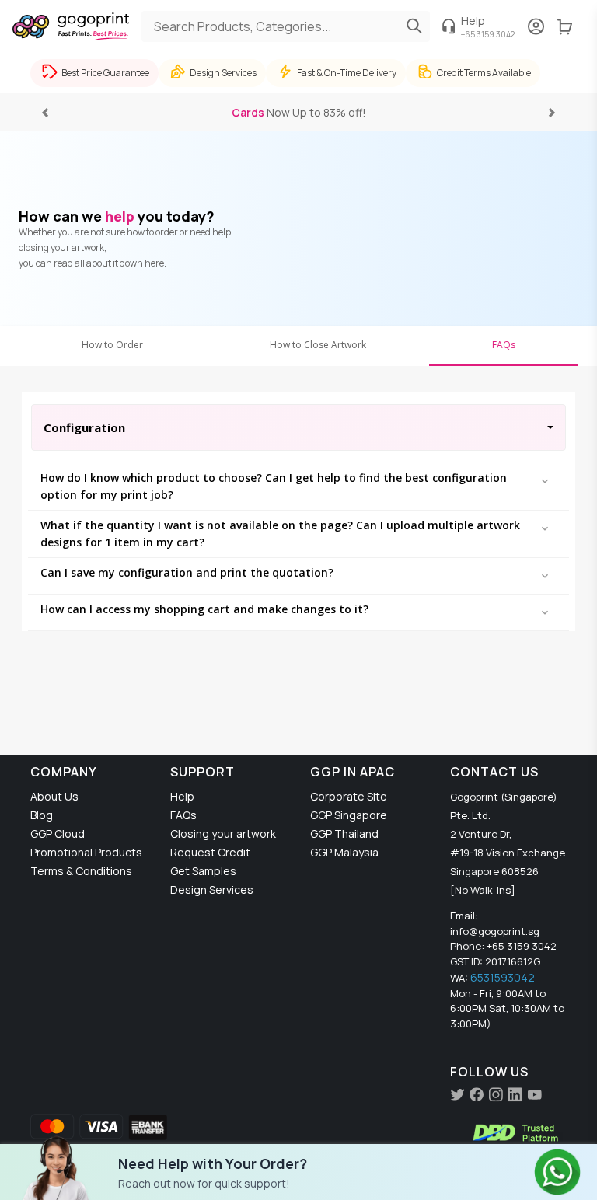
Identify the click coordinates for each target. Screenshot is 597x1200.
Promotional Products (86, 852)
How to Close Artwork (318, 344)
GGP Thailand (344, 833)
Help (182, 796)
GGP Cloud (57, 833)
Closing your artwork (223, 833)
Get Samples (203, 870)
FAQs (503, 344)
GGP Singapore (348, 815)
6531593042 (502, 977)
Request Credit (210, 852)
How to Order (112, 344)
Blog (41, 815)
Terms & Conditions (81, 870)
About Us (54, 796)
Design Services (211, 889)
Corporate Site (348, 796)
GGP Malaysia (344, 852)
